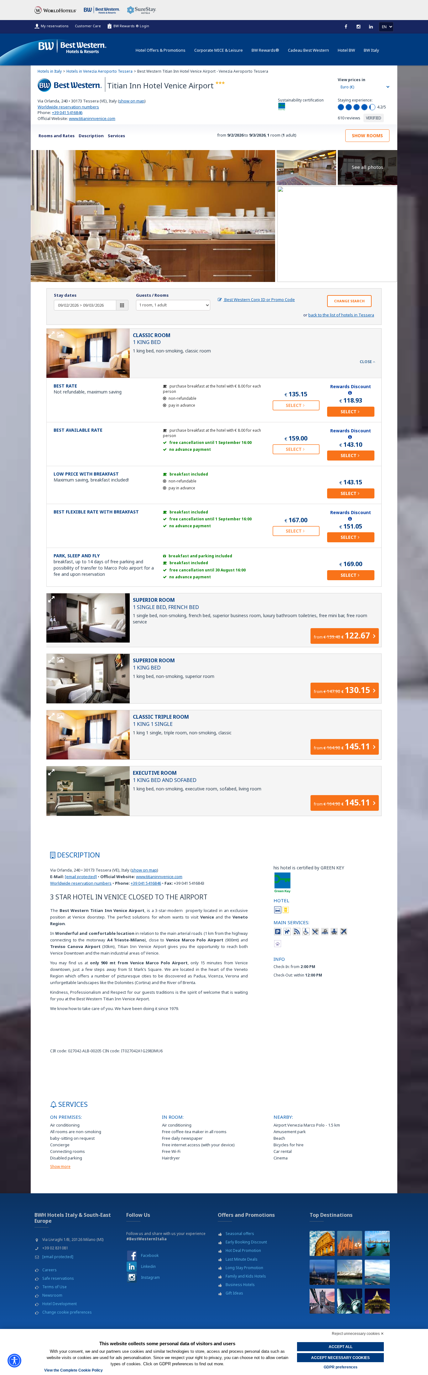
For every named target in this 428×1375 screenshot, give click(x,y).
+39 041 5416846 (67, 112)
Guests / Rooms (152, 295)
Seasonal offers (240, 1233)
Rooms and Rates (57, 135)
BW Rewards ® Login (131, 25)
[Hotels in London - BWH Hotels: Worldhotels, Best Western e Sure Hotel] (322, 1301)
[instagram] (358, 26)
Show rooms (367, 135)
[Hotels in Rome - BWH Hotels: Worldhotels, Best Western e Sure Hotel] (322, 1243)
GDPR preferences (341, 1367)
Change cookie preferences (67, 1312)
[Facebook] (346, 26)
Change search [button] (349, 301)
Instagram (150, 1277)
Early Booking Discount (246, 1242)
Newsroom (52, 1295)
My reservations (55, 25)
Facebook (150, 1255)
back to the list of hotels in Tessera (341, 315)
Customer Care (88, 25)
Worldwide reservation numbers (68, 107)
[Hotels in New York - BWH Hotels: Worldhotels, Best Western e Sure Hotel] (349, 1301)
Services (116, 135)
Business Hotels (240, 1284)
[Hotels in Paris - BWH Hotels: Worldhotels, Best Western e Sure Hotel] (377, 1301)
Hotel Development (59, 1303)
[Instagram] (131, 1277)
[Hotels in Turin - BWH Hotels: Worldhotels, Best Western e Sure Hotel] (322, 1272)
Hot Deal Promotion (243, 1250)
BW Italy (371, 50)
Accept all (340, 1347)
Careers (49, 1270)
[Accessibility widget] (14, 1360)
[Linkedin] (371, 26)
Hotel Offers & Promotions (160, 50)
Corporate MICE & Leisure (218, 50)
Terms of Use (54, 1286)
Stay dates (65, 295)
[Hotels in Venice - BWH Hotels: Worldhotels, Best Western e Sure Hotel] (377, 1243)
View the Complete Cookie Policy (73, 1370)
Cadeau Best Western (308, 50)
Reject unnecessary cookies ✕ (358, 1333)
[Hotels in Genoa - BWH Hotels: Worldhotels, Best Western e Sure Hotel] (349, 1272)
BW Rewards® (265, 50)
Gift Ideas (234, 1293)
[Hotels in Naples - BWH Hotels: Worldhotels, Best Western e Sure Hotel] (377, 1272)
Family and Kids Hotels (246, 1276)
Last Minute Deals (242, 1259)
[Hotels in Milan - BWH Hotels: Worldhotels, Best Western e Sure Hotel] (349, 1243)
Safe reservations (58, 1278)
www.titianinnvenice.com (92, 118)
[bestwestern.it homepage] (72, 45)
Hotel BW (346, 50)
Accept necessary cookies (340, 1358)
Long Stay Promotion (244, 1267)
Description (91, 135)
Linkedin (148, 1266)
